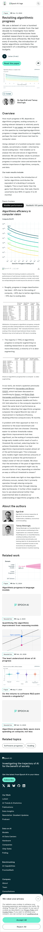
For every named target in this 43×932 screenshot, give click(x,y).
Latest (5, 799)
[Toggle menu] (4, 3)
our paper (19, 127)
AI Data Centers (9, 836)
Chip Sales (7, 849)
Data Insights (8, 811)
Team (4, 887)
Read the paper (11, 63)
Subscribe (9, 780)
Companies (7, 845)
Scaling (30, 745)
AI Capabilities (8, 866)
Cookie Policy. (8, 912)
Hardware (6, 841)
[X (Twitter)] (3, 785)
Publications (7, 807)
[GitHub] (18, 785)
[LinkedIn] (23, 785)
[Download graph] (39, 269)
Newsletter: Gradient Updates (15, 815)
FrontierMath (8, 870)
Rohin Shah (29, 394)
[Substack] (8, 785)
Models (5, 832)
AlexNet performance (13, 205)
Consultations (8, 891)
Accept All (21, 920)
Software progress (13, 745)
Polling (5, 853)
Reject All (21, 927)
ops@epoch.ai (32, 914)
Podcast (6, 819)
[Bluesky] (13, 785)
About (5, 883)
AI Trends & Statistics (12, 803)
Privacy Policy (29, 910)
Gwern (17, 394)
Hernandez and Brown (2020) (14, 397)
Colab (8, 94)
